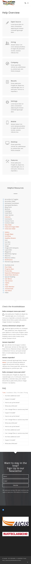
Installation (10, 392)
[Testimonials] (3, 289)
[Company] (7, 63)
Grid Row (8, 236)
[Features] (7, 161)
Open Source (16, 22)
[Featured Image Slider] (3, 227)
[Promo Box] (3, 271)
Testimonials (9, 289)
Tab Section (9, 281)
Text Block (8, 290)
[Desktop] (7, 143)
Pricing (26, 392)
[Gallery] (3, 232)
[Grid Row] (3, 236)
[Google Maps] (3, 234)
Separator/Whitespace (12, 273)
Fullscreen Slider (10, 229)
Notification (9, 260)
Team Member (9, 287)
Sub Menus (8, 279)
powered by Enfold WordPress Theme (13, 560)
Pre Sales (20, 392)
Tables (7, 283)
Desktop (14, 142)
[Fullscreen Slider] (3, 229)
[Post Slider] (3, 267)
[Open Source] (7, 23)
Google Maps (9, 234)
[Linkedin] (27, 562)
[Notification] (3, 260)
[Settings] (7, 102)
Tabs (6, 285)
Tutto (4, 392)
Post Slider (8, 267)
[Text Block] (3, 291)
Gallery (7, 232)
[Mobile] (7, 122)
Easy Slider (8, 225)
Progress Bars (9, 269)
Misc (15, 392)
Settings (14, 101)
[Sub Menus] (3, 279)
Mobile (13, 121)
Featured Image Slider (12, 227)
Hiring (13, 42)
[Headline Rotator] (3, 238)
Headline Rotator (10, 238)
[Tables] (3, 283)
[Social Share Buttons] (3, 275)
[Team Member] (3, 287)
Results (14, 81)
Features (14, 160)
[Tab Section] (3, 281)
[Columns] (3, 217)
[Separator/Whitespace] (3, 273)
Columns (7, 217)
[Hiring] (7, 43)
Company (14, 62)
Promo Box (8, 271)
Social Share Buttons (11, 275)
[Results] (7, 82)
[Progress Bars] (3, 269)
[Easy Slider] (3, 225)
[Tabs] (3, 285)
